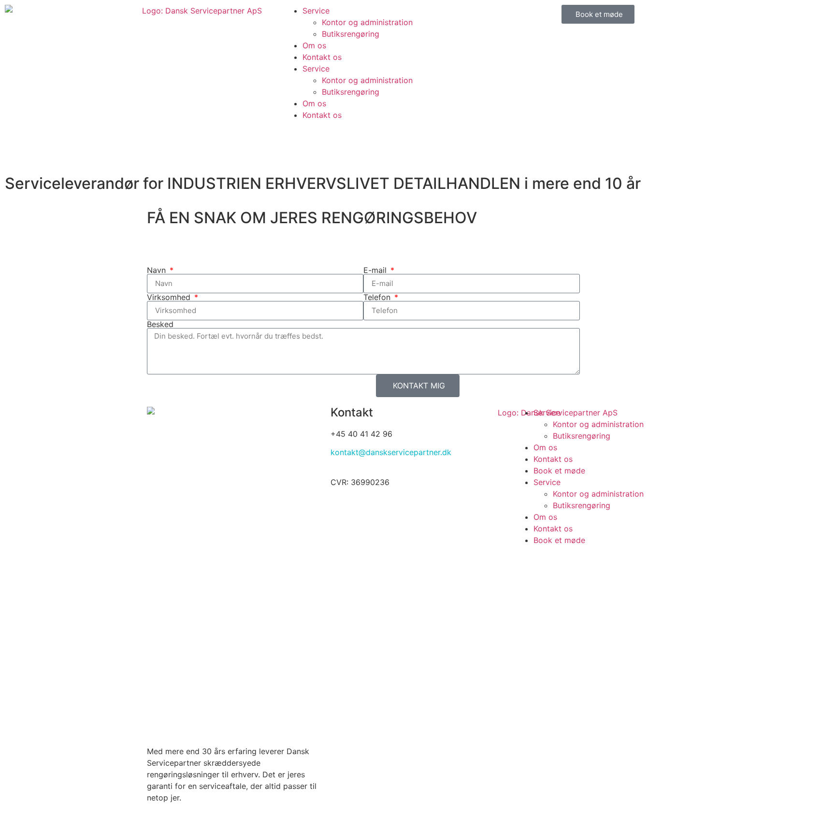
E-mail (376, 270)
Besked (160, 324)
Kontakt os (322, 57)
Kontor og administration (367, 22)
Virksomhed (170, 297)
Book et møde (559, 470)
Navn (157, 270)
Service (316, 10)
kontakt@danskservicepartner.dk (391, 452)
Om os (314, 45)
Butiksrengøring (350, 34)
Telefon (378, 297)
